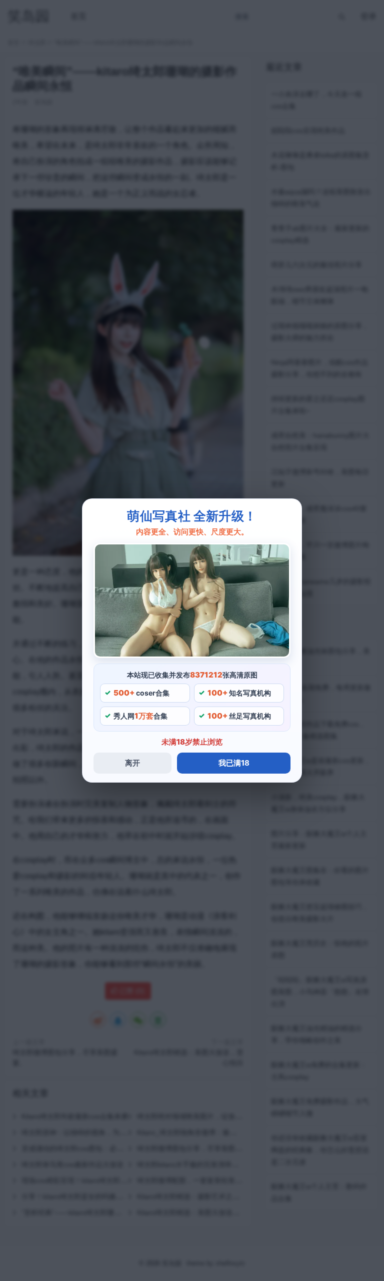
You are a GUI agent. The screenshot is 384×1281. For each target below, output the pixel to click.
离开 (132, 763)
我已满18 (234, 763)
